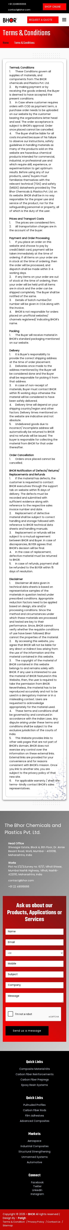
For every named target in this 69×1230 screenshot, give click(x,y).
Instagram (37, 1194)
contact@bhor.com (19, 9)
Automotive (34, 1162)
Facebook (37, 1182)
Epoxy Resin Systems (34, 1085)
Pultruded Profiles (34, 1105)
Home (6, 42)
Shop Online (53, 6)
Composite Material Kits (34, 1069)
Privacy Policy (36, 1222)
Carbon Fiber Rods (34, 1110)
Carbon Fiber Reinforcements (35, 1074)
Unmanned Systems (35, 1157)
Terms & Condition (14, 1222)
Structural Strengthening (34, 1151)
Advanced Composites (34, 1121)
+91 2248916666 (17, 4)
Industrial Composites (35, 1146)
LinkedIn (37, 1190)
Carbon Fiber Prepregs (34, 1079)
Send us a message (27, 1031)
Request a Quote (41, 20)
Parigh (22, 1218)
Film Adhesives (34, 1115)
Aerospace (34, 1141)
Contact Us (53, 1222)
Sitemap (8, 1225)
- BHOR (30, 1214)
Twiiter (37, 1186)
